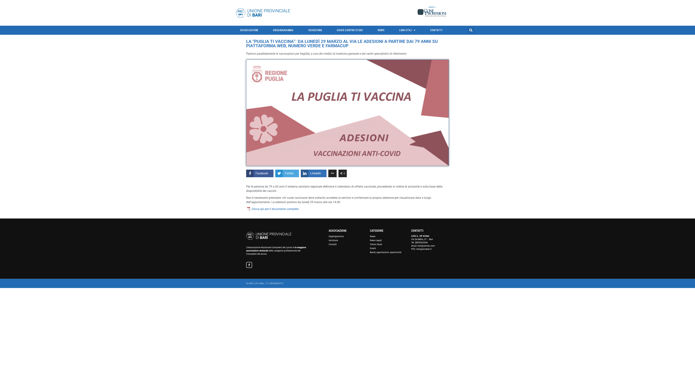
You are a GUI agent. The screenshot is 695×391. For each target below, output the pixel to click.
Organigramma (283, 30)
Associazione (249, 30)
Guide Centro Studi (350, 30)
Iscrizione (315, 30)
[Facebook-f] (249, 265)
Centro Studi (376, 244)
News (381, 30)
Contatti (436, 30)
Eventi (373, 248)
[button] (471, 30)
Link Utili (405, 30)
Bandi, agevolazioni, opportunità (385, 252)
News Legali (376, 240)
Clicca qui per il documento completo (275, 209)
